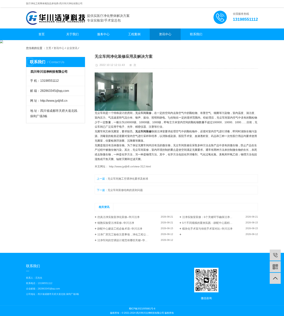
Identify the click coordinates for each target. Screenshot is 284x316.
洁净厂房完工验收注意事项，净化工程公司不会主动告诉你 (132, 234)
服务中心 (103, 34)
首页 (41, 34)
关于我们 (72, 34)
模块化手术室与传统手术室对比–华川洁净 (207, 228)
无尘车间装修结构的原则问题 (125, 190)
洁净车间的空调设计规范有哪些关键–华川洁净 (125, 240)
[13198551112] (275, 255)
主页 (48, 48)
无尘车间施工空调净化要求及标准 (128, 178)
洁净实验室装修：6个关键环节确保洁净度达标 (210, 217)
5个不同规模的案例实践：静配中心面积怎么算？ (211, 222)
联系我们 (196, 34)
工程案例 (134, 34)
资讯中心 (165, 34)
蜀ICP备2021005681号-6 (142, 308)
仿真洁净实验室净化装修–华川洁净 (118, 217)
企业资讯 (72, 48)
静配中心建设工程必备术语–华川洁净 (119, 228)
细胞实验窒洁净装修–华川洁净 (115, 222)
